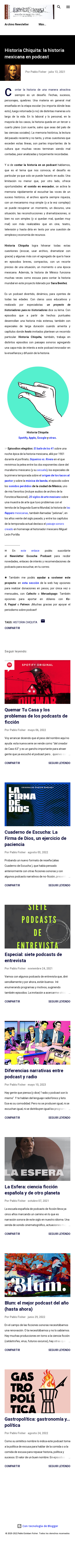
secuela (42, 470)
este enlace (30, 550)
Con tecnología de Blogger (40, 1526)
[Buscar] (59, 7)
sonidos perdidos (20, 486)
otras (52, 437)
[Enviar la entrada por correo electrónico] (43, 622)
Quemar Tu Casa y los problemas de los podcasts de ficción (36, 716)
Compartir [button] (12, 628)
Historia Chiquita (25, 622)
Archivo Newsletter (17, 24)
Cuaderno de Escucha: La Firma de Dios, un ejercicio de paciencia (35, 838)
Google (42, 437)
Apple (32, 437)
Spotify (22, 437)
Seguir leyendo (59, 763)
